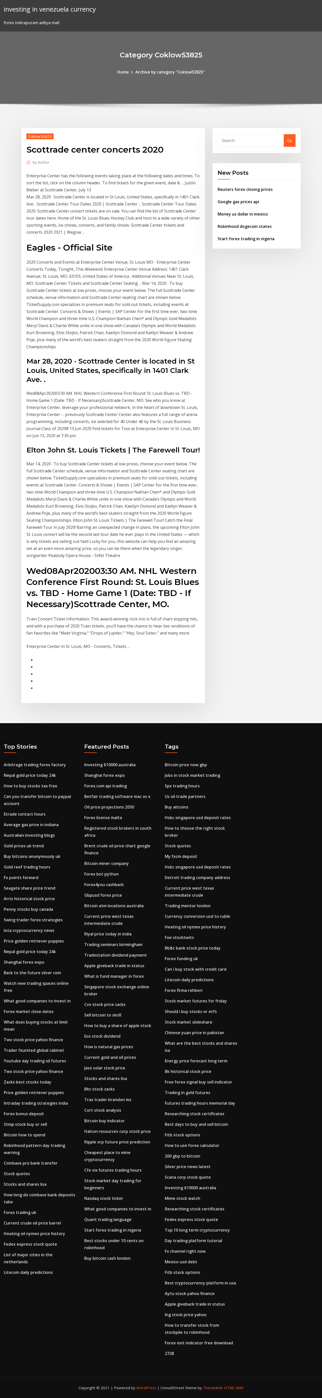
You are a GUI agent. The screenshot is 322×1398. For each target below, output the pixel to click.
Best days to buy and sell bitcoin (196, 1124)
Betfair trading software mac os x (117, 796)
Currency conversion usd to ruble (197, 916)
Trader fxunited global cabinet (34, 1050)
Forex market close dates (29, 1011)
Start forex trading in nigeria (246, 238)
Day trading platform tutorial (193, 1240)
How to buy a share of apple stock (117, 1025)
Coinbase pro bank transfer (31, 1163)
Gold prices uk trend (24, 846)
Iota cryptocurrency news (29, 930)
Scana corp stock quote (188, 1177)
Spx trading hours (182, 786)
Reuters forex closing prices (245, 189)
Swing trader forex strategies (33, 920)
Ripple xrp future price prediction (117, 1142)
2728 (169, 1353)
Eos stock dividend (102, 1036)
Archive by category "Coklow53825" (170, 72)
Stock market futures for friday (196, 1001)
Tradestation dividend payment (115, 955)
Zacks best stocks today (27, 1082)
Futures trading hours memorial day (200, 1103)
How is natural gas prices (108, 1047)
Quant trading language (108, 1219)
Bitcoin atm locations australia (114, 905)
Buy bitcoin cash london (107, 1258)
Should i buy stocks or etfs (191, 1011)
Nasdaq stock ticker (103, 1198)
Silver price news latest (188, 1166)
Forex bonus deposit (24, 1113)
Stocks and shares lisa (25, 1184)
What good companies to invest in (37, 1001)
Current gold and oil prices (110, 1057)
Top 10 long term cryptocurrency (197, 1230)
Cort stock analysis (102, 1110)
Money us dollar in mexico (243, 214)
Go (289, 140)
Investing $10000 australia (110, 764)
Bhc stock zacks (99, 1089)
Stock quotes (17, 1173)
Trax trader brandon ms (107, 1099)
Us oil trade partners (185, 796)
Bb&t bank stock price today (193, 948)
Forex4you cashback (104, 884)
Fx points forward (21, 877)
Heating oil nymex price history (34, 1233)
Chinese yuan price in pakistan (194, 1032)
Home (123, 72)
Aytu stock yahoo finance (190, 1293)
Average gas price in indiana (31, 824)
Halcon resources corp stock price (117, 1131)
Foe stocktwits (179, 937)
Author (41, 162)
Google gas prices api (238, 201)
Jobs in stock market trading (192, 775)
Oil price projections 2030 (109, 807)
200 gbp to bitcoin (182, 1156)
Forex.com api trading (105, 786)
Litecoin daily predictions (28, 1272)
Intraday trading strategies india (36, 1103)
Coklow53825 (40, 136)
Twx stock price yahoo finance (33, 1039)
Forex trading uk (20, 1212)
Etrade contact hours (25, 814)
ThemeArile (213, 1387)
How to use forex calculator (192, 1145)
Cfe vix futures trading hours (113, 1170)
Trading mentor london (188, 905)
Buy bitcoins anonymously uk (32, 856)
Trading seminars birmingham (113, 944)
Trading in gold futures (187, 1092)
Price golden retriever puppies (34, 941)
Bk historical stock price (188, 1071)
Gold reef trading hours (27, 867)
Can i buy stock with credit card (195, 969)
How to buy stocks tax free (30, 786)
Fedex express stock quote (30, 1244)
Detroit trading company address (197, 877)
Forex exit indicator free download (199, 1343)
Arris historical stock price (29, 898)
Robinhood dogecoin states (245, 226)
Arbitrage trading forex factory (35, 764)
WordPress (146, 1387)
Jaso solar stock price (104, 1068)
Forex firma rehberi (184, 990)
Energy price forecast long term (196, 1061)
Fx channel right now (185, 1251)
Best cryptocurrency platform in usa (200, 1283)
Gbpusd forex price (103, 895)
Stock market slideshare (188, 1022)
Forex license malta (103, 817)
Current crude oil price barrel (32, 1223)
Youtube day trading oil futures (35, 1061)
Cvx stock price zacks (105, 1004)
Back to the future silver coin (32, 972)
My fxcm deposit (181, 856)
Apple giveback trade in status (114, 965)
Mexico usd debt (181, 1262)
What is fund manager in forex (114, 976)
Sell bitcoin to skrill (102, 1015)
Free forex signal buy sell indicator (198, 1082)
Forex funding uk (181, 958)
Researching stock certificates (194, 1113)
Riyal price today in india (108, 934)
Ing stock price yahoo (186, 1314)
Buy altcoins (176, 807)
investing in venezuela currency (50, 9)
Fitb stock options (182, 1135)
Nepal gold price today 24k (30, 775)
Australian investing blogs (29, 835)
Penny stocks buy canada (28, 909)
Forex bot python (101, 874)
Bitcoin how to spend (24, 1135)
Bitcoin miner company (106, 863)
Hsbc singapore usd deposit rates (198, 817)
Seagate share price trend (29, 888)
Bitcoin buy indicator (104, 1121)
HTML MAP (234, 1387)
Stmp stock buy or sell (25, 1124)
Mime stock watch (182, 1198)
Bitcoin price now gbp (186, 764)
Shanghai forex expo (24, 962)
